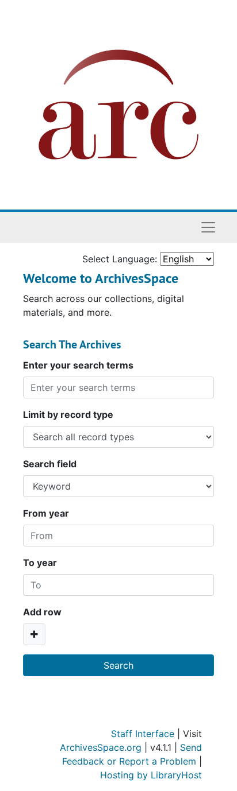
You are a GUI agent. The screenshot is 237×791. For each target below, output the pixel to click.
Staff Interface (142, 733)
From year (46, 513)
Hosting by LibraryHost (151, 775)
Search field (50, 464)
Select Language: (119, 259)
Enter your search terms (78, 365)
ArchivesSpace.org (101, 747)
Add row (42, 612)
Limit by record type (68, 414)
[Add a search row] (34, 634)
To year (40, 562)
